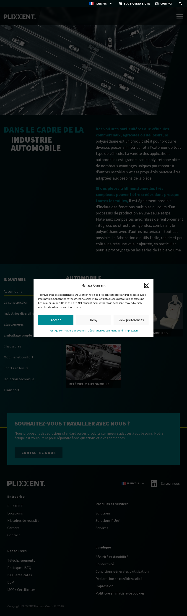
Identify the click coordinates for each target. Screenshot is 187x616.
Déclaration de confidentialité (105, 330)
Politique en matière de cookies (67, 330)
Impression (131, 330)
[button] (146, 285)
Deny (93, 320)
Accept (56, 320)
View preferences (131, 320)
